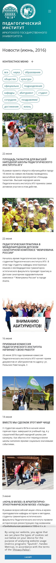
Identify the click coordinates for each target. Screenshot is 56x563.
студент (42, 92)
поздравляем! (30, 99)
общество (10, 79)
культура (26, 79)
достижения (11, 106)
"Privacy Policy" (21, 549)
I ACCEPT (28, 557)
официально (11, 86)
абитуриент (26, 92)
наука (16, 72)
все (6, 72)
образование (32, 72)
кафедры (9, 92)
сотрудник (10, 99)
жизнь (27, 106)
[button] (28, 61)
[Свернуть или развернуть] (50, 11)
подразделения (33, 86)
